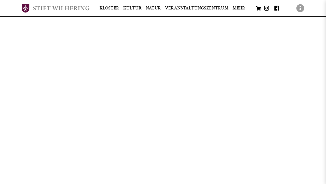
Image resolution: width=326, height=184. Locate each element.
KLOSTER (109, 8)
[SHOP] (258, 8)
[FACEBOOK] (277, 8)
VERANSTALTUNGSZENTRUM (196, 8)
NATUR (153, 8)
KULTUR (132, 8)
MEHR (239, 8)
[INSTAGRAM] (267, 8)
